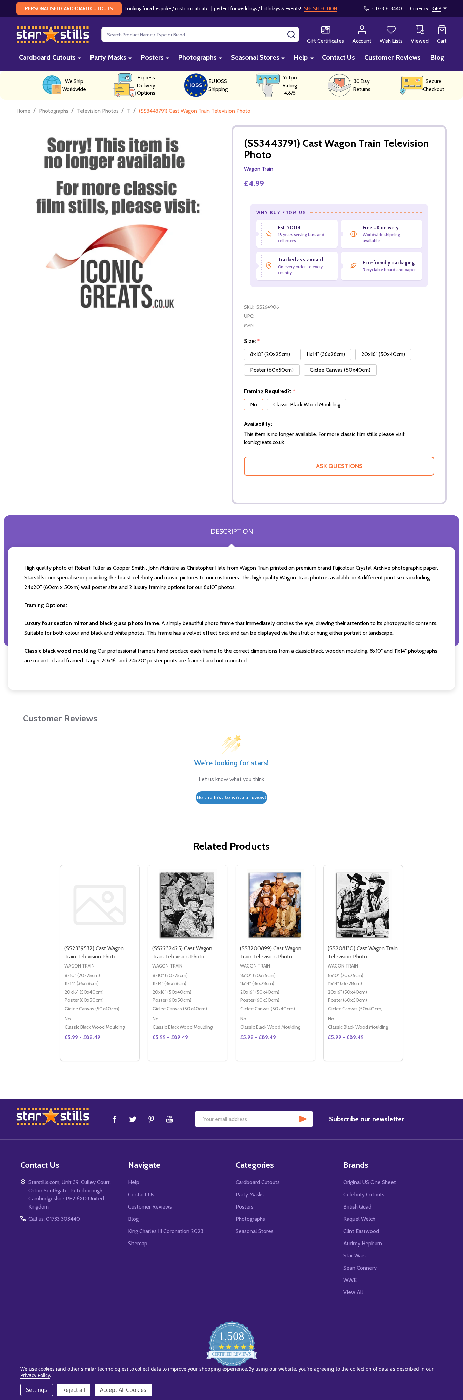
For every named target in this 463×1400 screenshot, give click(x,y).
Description (231, 531)
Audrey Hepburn (362, 1243)
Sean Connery (360, 1268)
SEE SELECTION (320, 8)
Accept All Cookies (123, 1390)
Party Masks (108, 57)
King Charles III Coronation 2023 (165, 1231)
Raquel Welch (359, 1219)
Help (301, 57)
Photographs (197, 57)
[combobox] (200, 34)
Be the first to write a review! (231, 797)
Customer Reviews (392, 57)
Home (23, 111)
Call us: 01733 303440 (54, 1219)
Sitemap (137, 1243)
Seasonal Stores (255, 57)
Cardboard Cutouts (47, 57)
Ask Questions (339, 466)
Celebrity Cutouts (363, 1194)
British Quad (357, 1206)
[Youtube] (169, 1119)
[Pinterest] (151, 1119)
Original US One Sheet (369, 1182)
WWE (350, 1280)
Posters (152, 57)
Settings (36, 1390)
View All (353, 1292)
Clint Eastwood (361, 1231)
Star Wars (354, 1255)
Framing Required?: (270, 391)
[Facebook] (114, 1119)
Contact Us (338, 57)
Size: (252, 341)
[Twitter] (133, 1119)
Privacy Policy (35, 1375)
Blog (437, 57)
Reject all (73, 1390)
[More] (79, 58)
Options (199, 1058)
